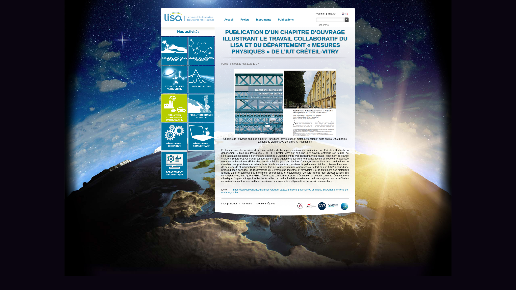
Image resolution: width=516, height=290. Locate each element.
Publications (286, 19)
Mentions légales (265, 203)
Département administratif (201, 144)
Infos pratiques (229, 203)
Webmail (320, 13)
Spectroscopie (201, 86)
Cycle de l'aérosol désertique (174, 59)
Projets (244, 19)
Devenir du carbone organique (201, 59)
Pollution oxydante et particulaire (174, 117)
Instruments (263, 19)
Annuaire (247, 203)
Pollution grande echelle (201, 116)
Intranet (332, 13)
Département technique (174, 144)
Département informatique (174, 173)
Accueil (229, 19)
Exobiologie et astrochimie (174, 87)
